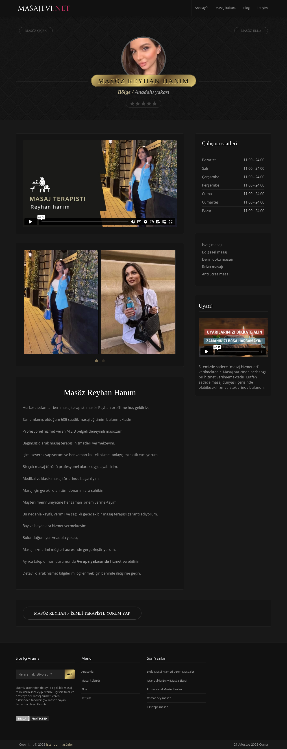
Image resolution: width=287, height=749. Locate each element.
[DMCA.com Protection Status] (32, 718)
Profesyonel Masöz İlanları (164, 689)
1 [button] (96, 361)
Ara (69, 674)
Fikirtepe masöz (157, 707)
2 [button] (103, 361)
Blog (246, 8)
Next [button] (177, 302)
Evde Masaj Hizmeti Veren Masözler (170, 672)
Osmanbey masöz (159, 698)
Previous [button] (22, 302)
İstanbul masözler (59, 744)
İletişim (262, 8)
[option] (61, 302)
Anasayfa (202, 8)
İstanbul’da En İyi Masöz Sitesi (167, 680)
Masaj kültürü (225, 8)
